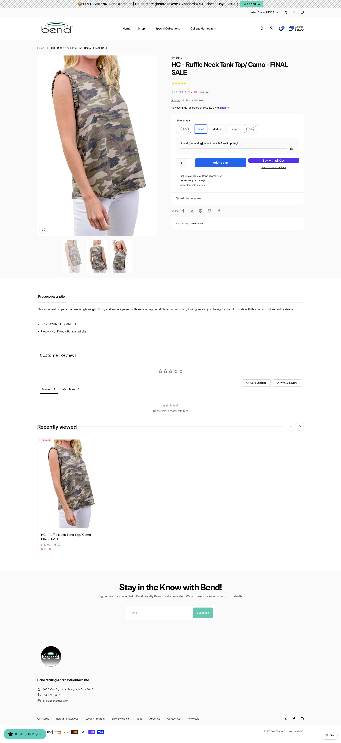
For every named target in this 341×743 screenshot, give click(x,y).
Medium (217, 129)
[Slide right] (300, 426)
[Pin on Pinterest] (200, 211)
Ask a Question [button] (258, 382)
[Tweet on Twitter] (192, 211)
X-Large (250, 129)
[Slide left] (290, 426)
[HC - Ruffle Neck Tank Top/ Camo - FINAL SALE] (71, 522)
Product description (52, 296)
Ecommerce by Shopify (294, 731)
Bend (176, 57)
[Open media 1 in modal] (97, 145)
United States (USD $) (262, 12)
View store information (192, 185)
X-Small (184, 129)
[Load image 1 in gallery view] (73, 256)
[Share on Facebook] (183, 211)
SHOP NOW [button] (252, 4)
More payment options (273, 167)
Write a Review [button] (288, 382)
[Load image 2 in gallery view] (97, 256)
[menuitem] (126, 28)
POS (278, 731)
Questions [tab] (69, 389)
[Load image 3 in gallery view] (121, 256)
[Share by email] (209, 211)
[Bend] (51, 670)
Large (234, 129)
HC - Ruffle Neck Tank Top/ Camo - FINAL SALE (67, 537)
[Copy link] (218, 211)
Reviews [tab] (46, 389)
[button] (262, 28)
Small (200, 129)
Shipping (175, 100)
